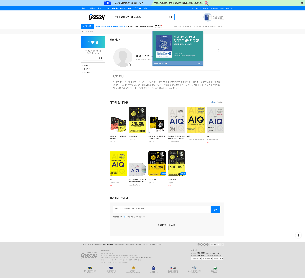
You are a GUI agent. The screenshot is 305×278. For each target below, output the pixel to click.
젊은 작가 (177, 26)
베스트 (98, 26)
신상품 (104, 26)
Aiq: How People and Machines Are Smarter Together (137, 182)
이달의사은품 (197, 26)
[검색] (170, 17)
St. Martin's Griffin (173, 142)
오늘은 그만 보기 (159, 63)
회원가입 (198, 8)
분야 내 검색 (100, 58)
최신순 (213, 102)
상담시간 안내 (218, 258)
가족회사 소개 (217, 244)
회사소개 (83, 244)
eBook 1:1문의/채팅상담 (213, 255)
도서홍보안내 (130, 244)
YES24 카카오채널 (199, 244)
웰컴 (83, 31)
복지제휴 (152, 244)
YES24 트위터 (204, 244)
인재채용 (90, 244)
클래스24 (150, 26)
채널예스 (131, 26)
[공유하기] (218, 49)
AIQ (188, 136)
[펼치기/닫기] (83, 65)
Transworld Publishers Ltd (195, 139)
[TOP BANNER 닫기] (302, 3)
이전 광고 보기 (221, 20)
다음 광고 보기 (223, 20)
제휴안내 (145, 244)
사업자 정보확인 (145, 257)
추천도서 (213, 26)
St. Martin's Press (212, 139)
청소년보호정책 (119, 244)
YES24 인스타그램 (207, 244)
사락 (136, 26)
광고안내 (138, 244)
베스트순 (220, 102)
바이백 (115, 26)
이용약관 (98, 244)
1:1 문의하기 (196, 258)
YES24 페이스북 (201, 244)
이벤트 (109, 26)
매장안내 (122, 26)
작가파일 (91, 31)
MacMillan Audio (134, 185)
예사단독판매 (186, 26)
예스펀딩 (143, 26)
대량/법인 (221, 26)
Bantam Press (114, 183)
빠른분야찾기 (87, 26)
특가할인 (206, 26)
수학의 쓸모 (133, 136)
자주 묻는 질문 (207, 258)
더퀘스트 (112, 142)
